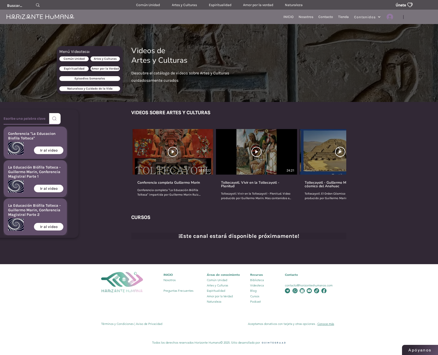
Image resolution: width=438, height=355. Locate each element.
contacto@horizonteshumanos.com (309, 285)
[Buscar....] (38, 5)
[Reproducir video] (173, 152)
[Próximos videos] (339, 151)
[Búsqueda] (55, 118)
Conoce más (325, 324)
